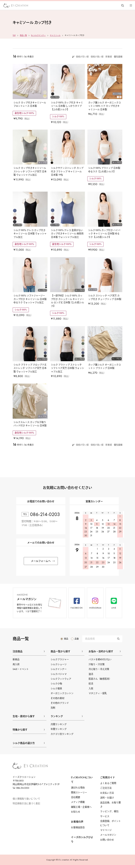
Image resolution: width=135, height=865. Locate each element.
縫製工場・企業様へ (81, 807)
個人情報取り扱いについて (26, 798)
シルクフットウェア (61, 678)
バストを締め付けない (100, 659)
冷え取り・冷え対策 (99, 669)
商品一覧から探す (60, 651)
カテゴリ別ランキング (62, 734)
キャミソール (55, 35)
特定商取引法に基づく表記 (26, 803)
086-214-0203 (45, 514)
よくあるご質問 (108, 783)
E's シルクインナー (38, 35)
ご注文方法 (106, 788)
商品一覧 (23, 35)
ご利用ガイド (107, 777)
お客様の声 (77, 821)
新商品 (16, 659)
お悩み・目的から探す (101, 651)
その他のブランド (60, 703)
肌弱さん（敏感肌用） (100, 678)
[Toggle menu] (131, 5)
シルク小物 (56, 683)
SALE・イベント (21, 669)
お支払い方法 (107, 792)
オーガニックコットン (62, 693)
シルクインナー (59, 669)
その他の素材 (57, 698)
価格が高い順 (97, 57)
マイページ (106, 830)
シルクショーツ (59, 664)
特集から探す (20, 729)
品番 (77, 639)
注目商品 (17, 651)
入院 (91, 688)
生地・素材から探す (24, 716)
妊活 (91, 683)
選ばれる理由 (78, 787)
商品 (66, 639)
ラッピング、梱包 (109, 811)
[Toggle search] (122, 5)
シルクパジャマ (59, 674)
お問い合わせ (107, 839)
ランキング (57, 716)
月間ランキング (59, 724)
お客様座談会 (78, 827)
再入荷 (16, 664)
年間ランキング (59, 729)
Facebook (77, 608)
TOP (14, 35)
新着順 (108, 57)
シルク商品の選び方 (24, 743)
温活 (91, 674)
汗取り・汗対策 (97, 664)
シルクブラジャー (60, 659)
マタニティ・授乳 (98, 693)
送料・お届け (107, 797)
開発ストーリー (79, 792)
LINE (113, 608)
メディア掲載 (78, 802)
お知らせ (75, 811)
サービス (104, 816)
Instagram (95, 608)
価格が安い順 (82, 57)
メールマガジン (108, 834)
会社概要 (75, 797)
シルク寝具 (56, 688)
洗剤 (53, 707)
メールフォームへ (41, 561)
